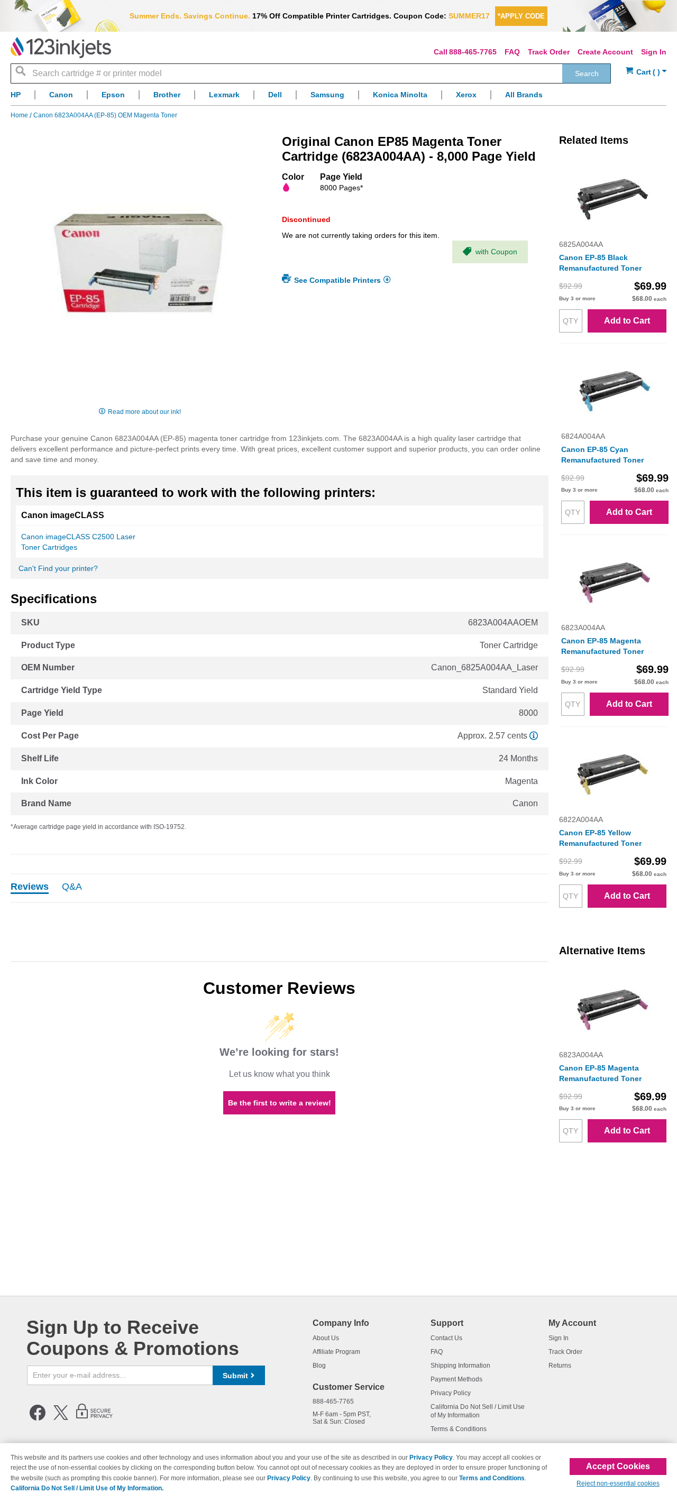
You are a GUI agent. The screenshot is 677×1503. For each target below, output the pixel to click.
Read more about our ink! (144, 412)
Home (20, 115)
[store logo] (61, 47)
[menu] (338, 97)
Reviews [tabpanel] (30, 887)
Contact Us (446, 1338)
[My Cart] (646, 72)
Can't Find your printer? (58, 568)
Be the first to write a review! (279, 1103)
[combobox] (311, 73)
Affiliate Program (336, 1352)
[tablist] (279, 888)
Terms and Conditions (492, 1478)
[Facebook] (37, 1418)
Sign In (653, 52)
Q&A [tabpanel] (72, 887)
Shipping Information (460, 1365)
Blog (319, 1365)
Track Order (549, 52)
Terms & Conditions (459, 1429)
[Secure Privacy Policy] (94, 1418)
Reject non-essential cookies (618, 1483)
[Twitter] (61, 1418)
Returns (559, 1365)
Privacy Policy (451, 1393)
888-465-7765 (473, 52)
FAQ (512, 52)
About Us (326, 1338)
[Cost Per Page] (533, 735)
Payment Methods (456, 1379)
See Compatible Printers (337, 280)
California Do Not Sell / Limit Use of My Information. (87, 1488)
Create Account (605, 52)
